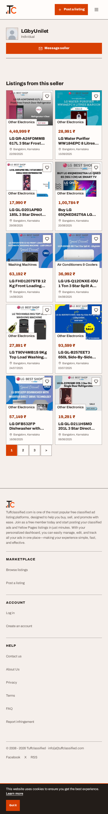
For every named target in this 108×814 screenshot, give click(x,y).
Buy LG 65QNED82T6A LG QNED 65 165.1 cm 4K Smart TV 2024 (78, 217)
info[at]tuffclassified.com (66, 748)
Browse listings (17, 570)
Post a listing (15, 583)
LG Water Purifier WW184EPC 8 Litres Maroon (76, 143)
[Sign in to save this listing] (47, 96)
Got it (13, 805)
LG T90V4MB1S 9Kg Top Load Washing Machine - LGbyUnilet (29, 357)
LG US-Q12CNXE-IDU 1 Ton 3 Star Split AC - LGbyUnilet (78, 286)
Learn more (14, 793)
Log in (10, 613)
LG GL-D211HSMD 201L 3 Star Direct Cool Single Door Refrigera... (75, 431)
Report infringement (20, 722)
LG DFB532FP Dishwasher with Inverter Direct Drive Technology (28, 431)
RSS (34, 757)
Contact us (14, 656)
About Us (13, 669)
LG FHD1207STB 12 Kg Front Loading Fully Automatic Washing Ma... (27, 288)
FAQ (9, 708)
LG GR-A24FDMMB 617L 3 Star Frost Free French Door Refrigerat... (27, 146)
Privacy (11, 682)
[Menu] (96, 9)
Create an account (19, 626)
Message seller (56, 48)
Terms (10, 695)
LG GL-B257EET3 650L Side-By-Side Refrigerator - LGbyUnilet (75, 359)
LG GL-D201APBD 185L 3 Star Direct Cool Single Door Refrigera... (25, 217)
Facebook (13, 757)
